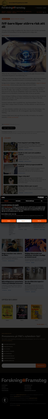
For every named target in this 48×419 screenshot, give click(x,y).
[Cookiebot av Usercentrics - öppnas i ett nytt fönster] (38, 197)
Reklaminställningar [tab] (30, 200)
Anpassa (23, 220)
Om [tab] (41, 200)
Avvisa (8, 220)
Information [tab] (18, 200)
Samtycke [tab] (6, 200)
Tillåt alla (39, 220)
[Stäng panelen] (46, 197)
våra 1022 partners (8, 206)
